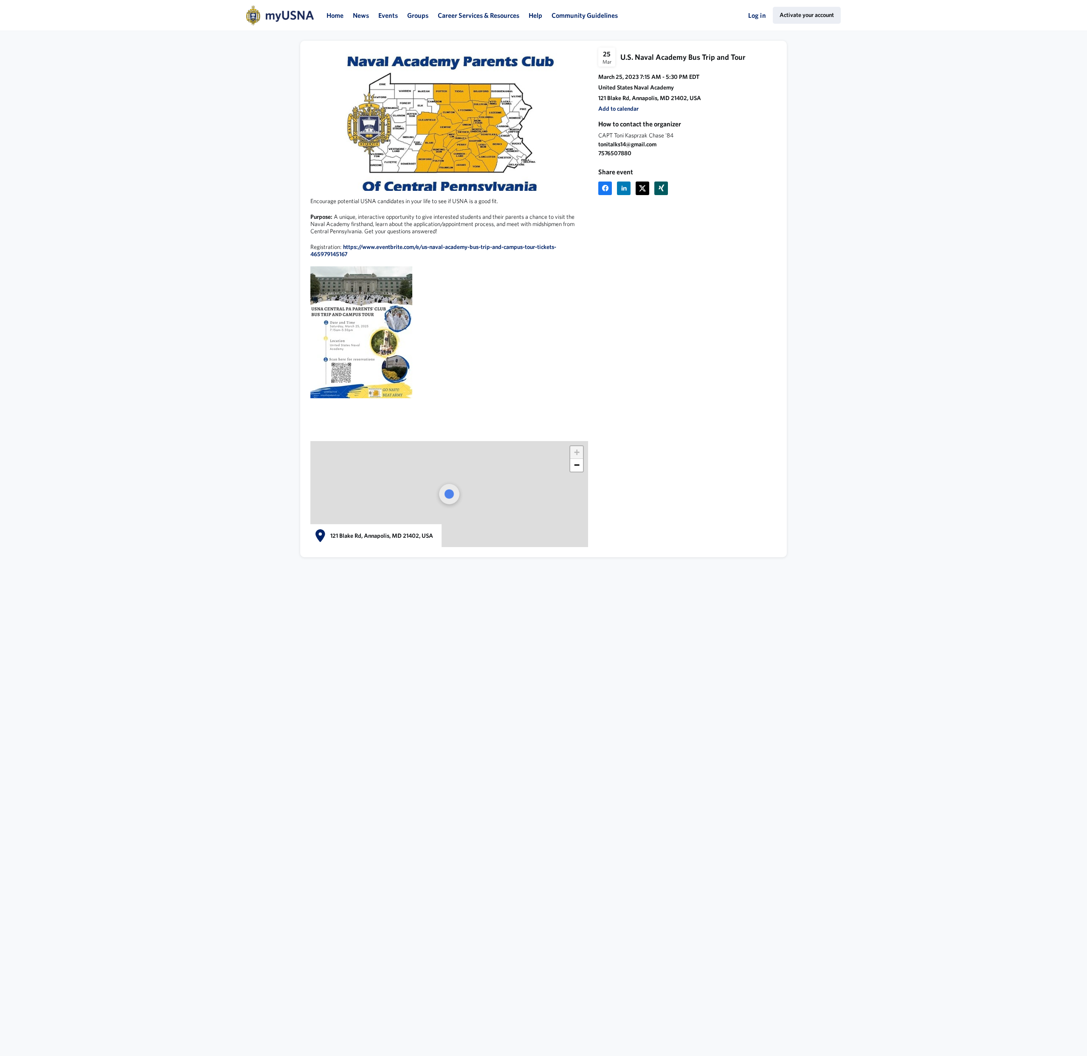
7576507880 (614, 153)
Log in (757, 15)
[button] (618, 108)
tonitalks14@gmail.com (627, 144)
